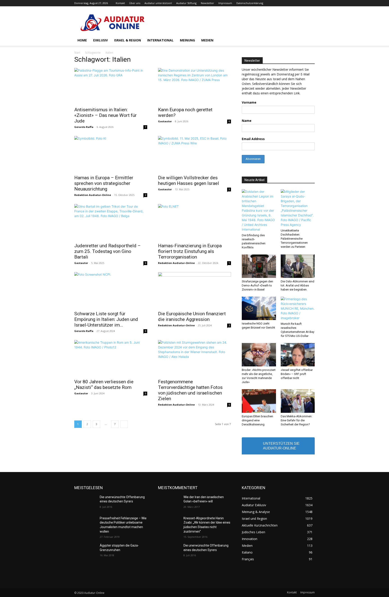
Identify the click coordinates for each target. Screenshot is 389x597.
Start (77, 52)
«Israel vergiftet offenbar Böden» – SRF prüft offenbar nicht (297, 374)
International (160, 40)
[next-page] (124, 424)
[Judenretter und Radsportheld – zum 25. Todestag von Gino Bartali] (110, 222)
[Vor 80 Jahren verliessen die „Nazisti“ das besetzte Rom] (110, 358)
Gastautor (165, 121)
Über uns (134, 3)
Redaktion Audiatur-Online (92, 195)
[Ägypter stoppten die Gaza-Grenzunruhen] (85, 551)
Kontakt (120, 3)
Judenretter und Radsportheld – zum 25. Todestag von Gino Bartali (107, 251)
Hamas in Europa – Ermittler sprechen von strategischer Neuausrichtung (103, 183)
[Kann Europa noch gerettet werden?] (194, 86)
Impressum (225, 3)
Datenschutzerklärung (249, 3)
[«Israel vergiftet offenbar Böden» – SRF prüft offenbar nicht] (298, 354)
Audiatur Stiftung (186, 3)
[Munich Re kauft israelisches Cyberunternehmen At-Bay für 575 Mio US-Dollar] (298, 308)
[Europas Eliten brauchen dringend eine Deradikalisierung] (259, 401)
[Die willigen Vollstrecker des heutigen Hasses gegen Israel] (194, 154)
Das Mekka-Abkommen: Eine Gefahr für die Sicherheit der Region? (296, 420)
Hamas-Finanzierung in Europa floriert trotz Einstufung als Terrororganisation (190, 251)
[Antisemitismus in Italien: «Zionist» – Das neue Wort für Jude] (110, 86)
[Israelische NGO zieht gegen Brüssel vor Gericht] (259, 308)
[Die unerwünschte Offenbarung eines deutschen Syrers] (85, 502)
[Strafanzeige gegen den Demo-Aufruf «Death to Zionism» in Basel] (259, 266)
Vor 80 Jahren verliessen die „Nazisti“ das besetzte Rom (103, 384)
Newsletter (207, 3)
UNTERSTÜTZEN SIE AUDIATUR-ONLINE (281, 446)
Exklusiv (100, 40)
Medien (207, 40)
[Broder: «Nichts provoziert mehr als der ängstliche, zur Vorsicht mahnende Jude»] (259, 354)
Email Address (253, 139)
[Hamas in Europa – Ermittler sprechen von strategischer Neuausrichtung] (110, 154)
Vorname (249, 102)
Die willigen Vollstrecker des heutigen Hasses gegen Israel (188, 180)
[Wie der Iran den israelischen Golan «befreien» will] (169, 502)
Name (246, 120)
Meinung (187, 40)
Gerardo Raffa (83, 127)
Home (82, 40)
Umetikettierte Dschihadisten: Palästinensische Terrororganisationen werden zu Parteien (294, 238)
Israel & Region (127, 40)
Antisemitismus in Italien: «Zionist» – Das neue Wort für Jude (105, 115)
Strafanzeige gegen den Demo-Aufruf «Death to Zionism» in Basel (257, 285)
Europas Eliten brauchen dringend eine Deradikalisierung (257, 420)
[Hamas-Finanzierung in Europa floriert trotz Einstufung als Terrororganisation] (194, 222)
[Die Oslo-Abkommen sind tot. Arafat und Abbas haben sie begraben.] (298, 266)
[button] (309, 41)
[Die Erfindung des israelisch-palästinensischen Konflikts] (259, 210)
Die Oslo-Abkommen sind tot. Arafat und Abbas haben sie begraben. (297, 285)
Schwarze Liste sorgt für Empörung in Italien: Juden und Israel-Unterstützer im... (106, 319)
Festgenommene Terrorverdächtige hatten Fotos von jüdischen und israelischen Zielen (190, 390)
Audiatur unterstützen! (158, 3)
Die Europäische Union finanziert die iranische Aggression (192, 316)
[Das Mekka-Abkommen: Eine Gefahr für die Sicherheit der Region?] (298, 401)
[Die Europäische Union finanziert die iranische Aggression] (194, 290)
